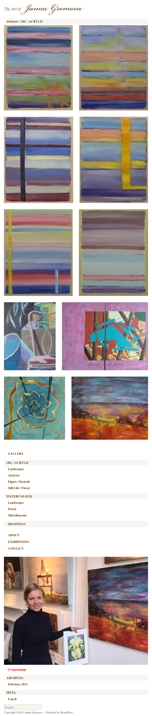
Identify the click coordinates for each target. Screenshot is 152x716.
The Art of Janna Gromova (43, 9)
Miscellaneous (17, 515)
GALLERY (16, 453)
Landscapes (16, 469)
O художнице (17, 669)
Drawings (17, 524)
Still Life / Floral (19, 488)
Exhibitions (18, 541)
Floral (12, 509)
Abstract (14, 475)
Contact (16, 548)
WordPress (66, 712)
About (13, 535)
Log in (12, 698)
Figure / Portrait (19, 481)
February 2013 (18, 684)
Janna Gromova (33, 712)
